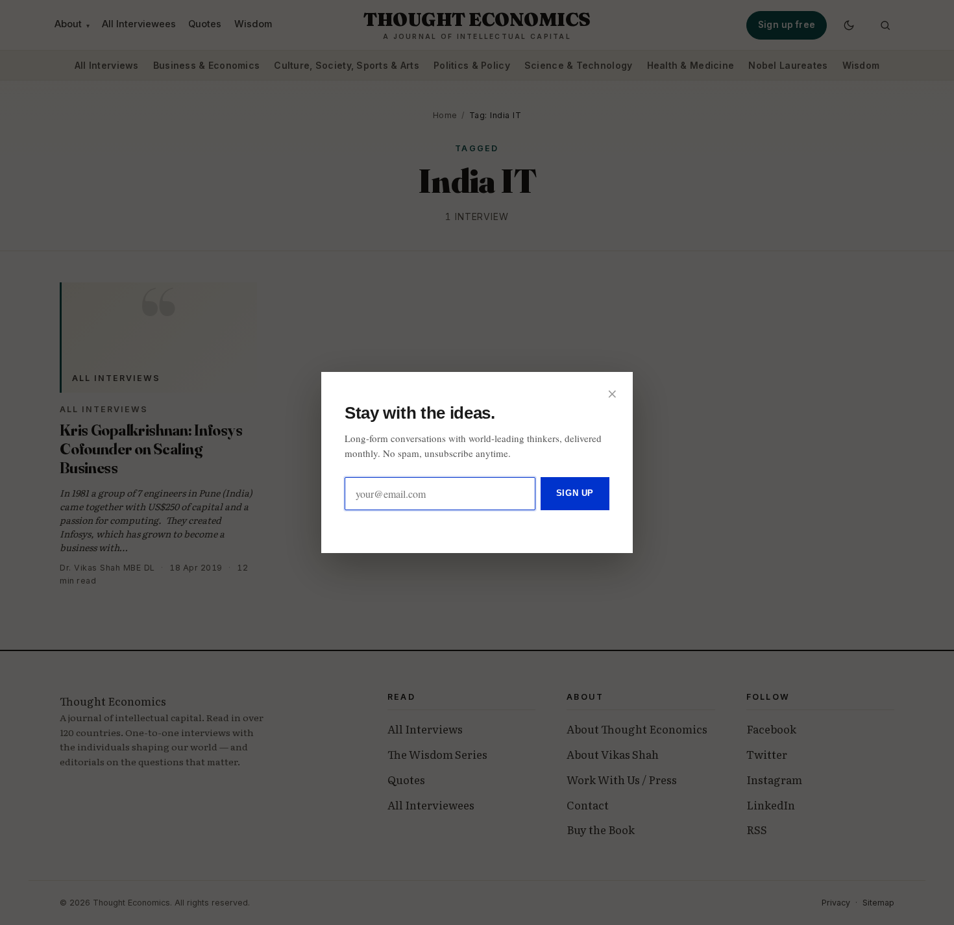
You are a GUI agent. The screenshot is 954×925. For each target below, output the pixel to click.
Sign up (575, 493)
